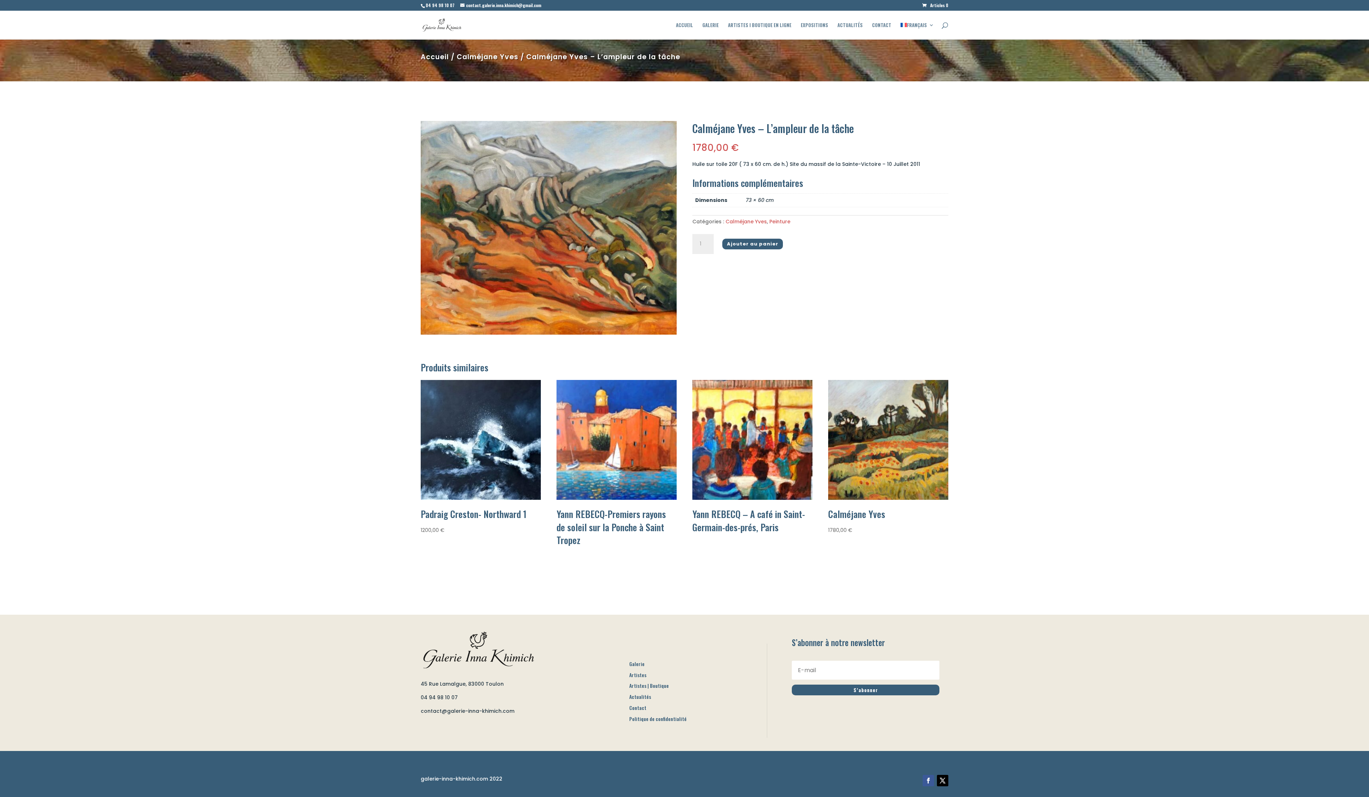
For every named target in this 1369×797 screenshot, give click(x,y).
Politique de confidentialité (658, 718)
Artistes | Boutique (649, 685)
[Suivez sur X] (942, 780)
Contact (881, 25)
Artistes (637, 675)
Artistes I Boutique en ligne (759, 25)
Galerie (710, 25)
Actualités (850, 25)
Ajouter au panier (752, 243)
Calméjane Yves (487, 57)
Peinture (779, 221)
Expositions (814, 25)
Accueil (684, 25)
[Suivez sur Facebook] (928, 780)
